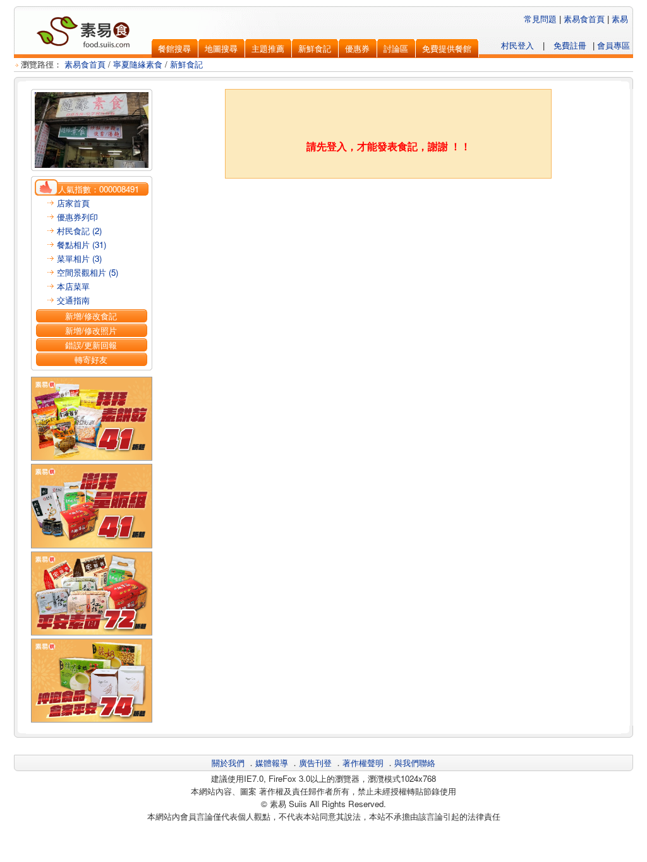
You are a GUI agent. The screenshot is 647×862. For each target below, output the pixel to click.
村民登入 (517, 45)
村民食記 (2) (79, 231)
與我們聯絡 (414, 763)
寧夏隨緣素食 (137, 64)
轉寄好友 (91, 359)
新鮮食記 (186, 64)
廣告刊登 (315, 763)
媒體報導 (271, 763)
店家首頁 (73, 203)
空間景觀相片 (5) (87, 272)
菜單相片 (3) (79, 258)
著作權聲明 (363, 763)
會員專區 (613, 45)
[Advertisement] (389, 210)
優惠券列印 (77, 217)
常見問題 (540, 19)
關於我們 (228, 763)
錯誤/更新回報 (91, 345)
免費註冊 (569, 45)
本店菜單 (73, 286)
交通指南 (73, 300)
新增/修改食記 (91, 316)
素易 (620, 19)
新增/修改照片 (91, 330)
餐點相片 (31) (81, 245)
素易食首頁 (584, 19)
